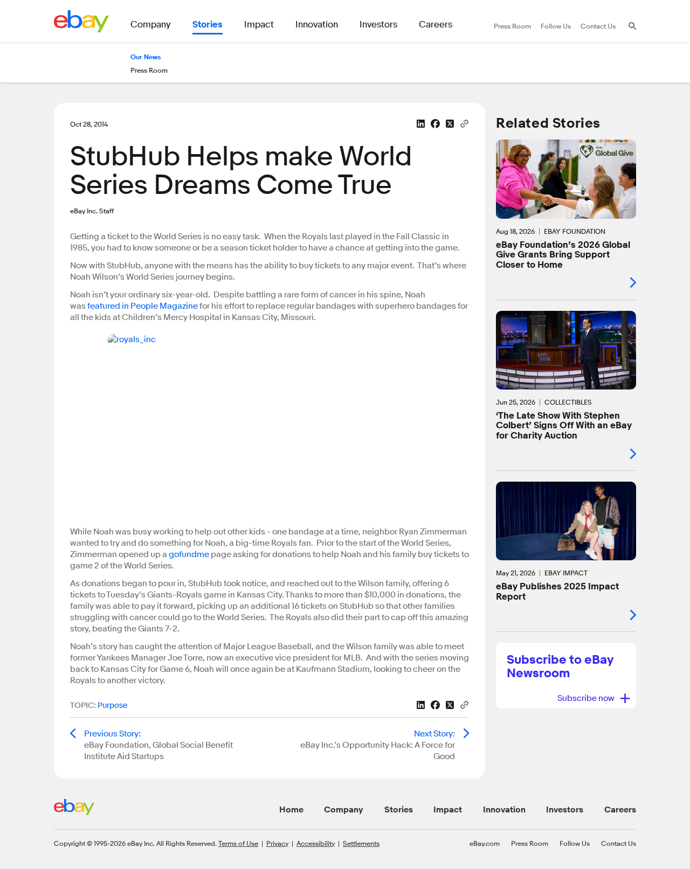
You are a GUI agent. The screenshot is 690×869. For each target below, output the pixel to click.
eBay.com (485, 843)
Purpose (113, 705)
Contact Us (618, 843)
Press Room (529, 843)
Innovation (504, 809)
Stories (398, 809)
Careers (620, 809)
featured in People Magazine (143, 306)
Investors (564, 809)
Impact (447, 809)
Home (291, 809)
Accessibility (315, 843)
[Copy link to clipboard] (464, 123)
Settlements (361, 843)
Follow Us (575, 843)
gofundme (189, 554)
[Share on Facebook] (435, 123)
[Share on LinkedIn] (420, 123)
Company (343, 809)
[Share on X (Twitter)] (449, 123)
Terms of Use (238, 843)
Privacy (277, 843)
